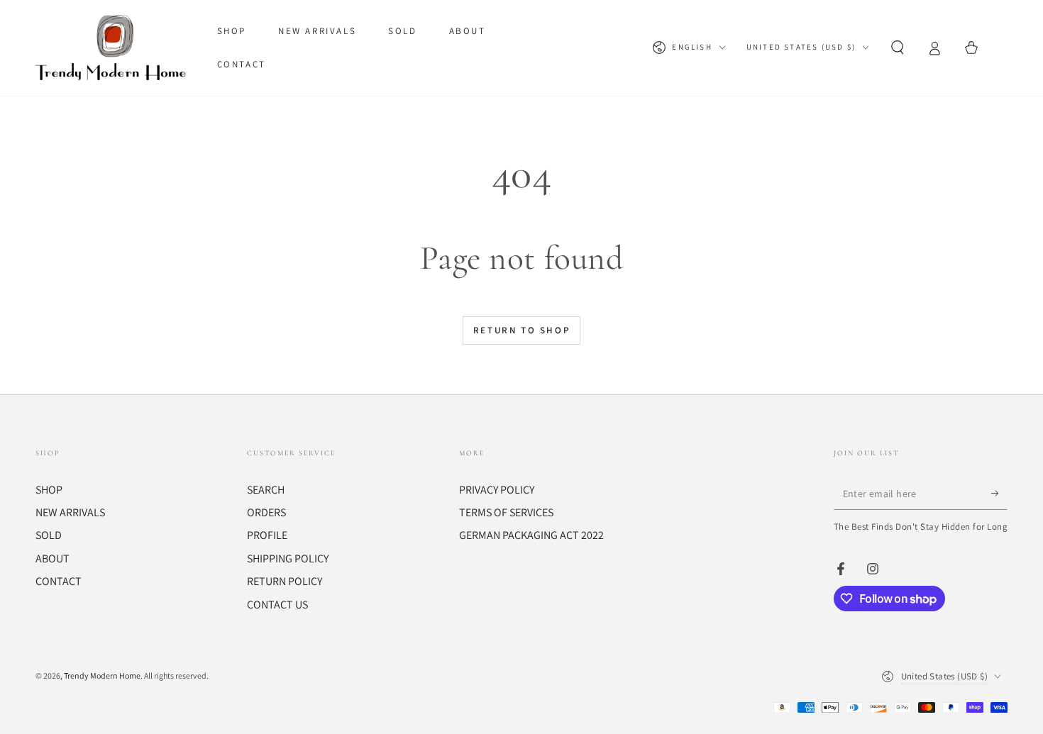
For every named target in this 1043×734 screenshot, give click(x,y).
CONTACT (58, 581)
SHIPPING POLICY (288, 558)
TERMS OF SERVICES (506, 512)
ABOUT (52, 558)
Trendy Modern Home (102, 675)
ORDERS (266, 512)
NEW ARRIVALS (70, 512)
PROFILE (267, 535)
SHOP (48, 489)
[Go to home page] (113, 47)
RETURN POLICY (284, 581)
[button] (897, 47)
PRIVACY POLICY (496, 489)
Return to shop (521, 330)
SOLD (48, 535)
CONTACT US (277, 604)
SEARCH (266, 489)
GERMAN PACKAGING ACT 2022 (531, 535)
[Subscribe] (999, 493)
